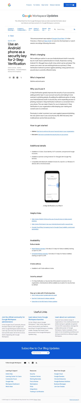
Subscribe (70, 5)
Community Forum (11, 379)
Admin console (12, 67)
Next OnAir (47, 41)
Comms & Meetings (11, 29)
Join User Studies (59, 386)
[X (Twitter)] (29, 363)
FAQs (31, 386)
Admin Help (9, 374)
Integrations (33, 389)
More (49, 29)
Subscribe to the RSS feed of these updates (44, 301)
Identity (19, 67)
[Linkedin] (33, 363)
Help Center (44, 5)
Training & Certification (37, 391)
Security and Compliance (14, 71)
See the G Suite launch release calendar (43, 298)
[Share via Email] (10, 77)
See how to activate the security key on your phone (53, 134)
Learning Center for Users (14, 376)
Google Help (9, 381)
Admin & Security (37, 29)
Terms (39, 399)
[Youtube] (25, 363)
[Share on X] (21, 77)
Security (32, 374)
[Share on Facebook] (17, 77)
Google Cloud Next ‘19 (59, 38)
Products (29, 5)
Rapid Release (11, 69)
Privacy (35, 399)
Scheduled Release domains (40, 254)
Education (44, 29)
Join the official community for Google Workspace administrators (13, 319)
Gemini (30, 29)
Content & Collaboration (22, 29)
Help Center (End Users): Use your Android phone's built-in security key (52, 224)
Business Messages (60, 384)
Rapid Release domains (38, 249)
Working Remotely (35, 379)
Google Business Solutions (62, 381)
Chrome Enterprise (60, 379)
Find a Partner (34, 381)
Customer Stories (35, 376)
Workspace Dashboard (12, 384)
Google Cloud (58, 374)
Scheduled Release (21, 69)
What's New (9, 386)
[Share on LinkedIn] (14, 77)
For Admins (36, 5)
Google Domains (59, 376)
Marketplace (34, 384)
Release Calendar (55, 5)
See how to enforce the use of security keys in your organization (55, 131)
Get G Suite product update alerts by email (44, 295)
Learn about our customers (65, 317)
